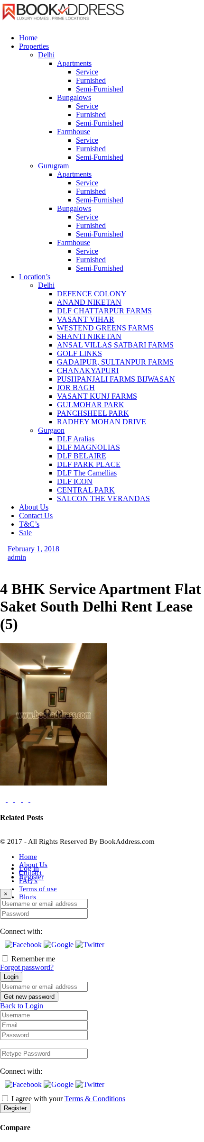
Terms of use (38, 889)
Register (31, 877)
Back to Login (21, 1006)
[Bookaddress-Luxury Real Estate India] (63, 22)
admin (17, 557)
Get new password (29, 996)
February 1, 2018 (33, 549)
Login (11, 976)
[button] (24, 945)
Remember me (33, 959)
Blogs (27, 897)
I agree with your (68, 1099)
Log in (29, 868)
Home (28, 856)
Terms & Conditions (95, 1099)
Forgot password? (27, 967)
